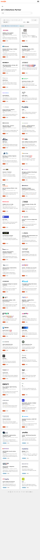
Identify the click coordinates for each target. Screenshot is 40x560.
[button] (10, 35)
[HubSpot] (3, 1)
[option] (12, 20)
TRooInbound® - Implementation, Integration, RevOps (9, 436)
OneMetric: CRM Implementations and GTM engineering (29, 236)
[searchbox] (16, 13)
